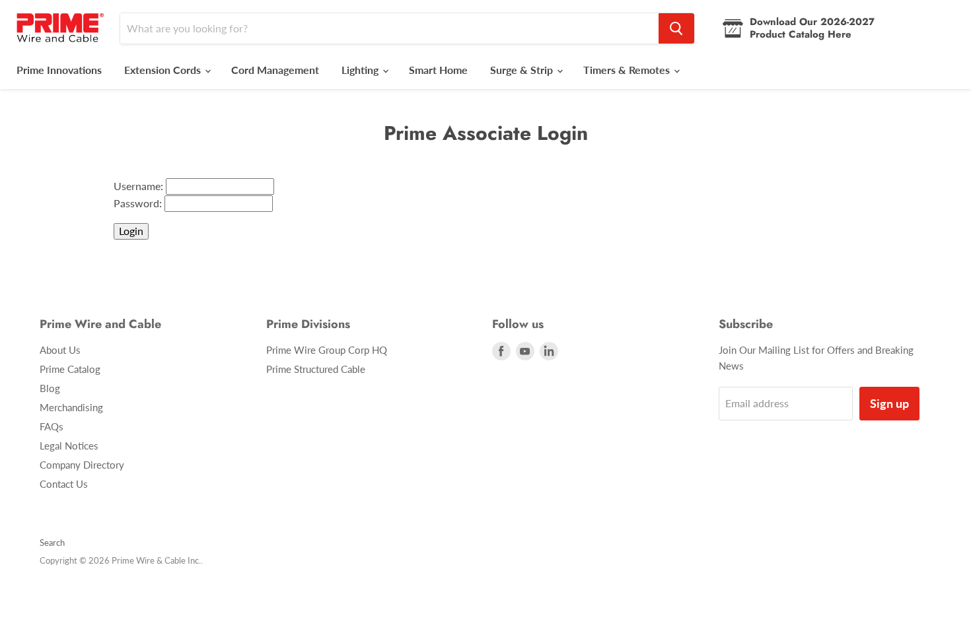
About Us (60, 350)
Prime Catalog (70, 369)
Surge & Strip (523, 69)
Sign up (889, 403)
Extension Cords (163, 69)
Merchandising (71, 407)
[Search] (676, 28)
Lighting (361, 69)
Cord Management (275, 69)
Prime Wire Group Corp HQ (326, 350)
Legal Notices (69, 445)
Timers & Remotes (627, 69)
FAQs (51, 426)
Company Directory (82, 465)
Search (52, 542)
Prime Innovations (59, 69)
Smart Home (438, 69)
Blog (50, 388)
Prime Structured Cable (315, 369)
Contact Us (64, 484)
